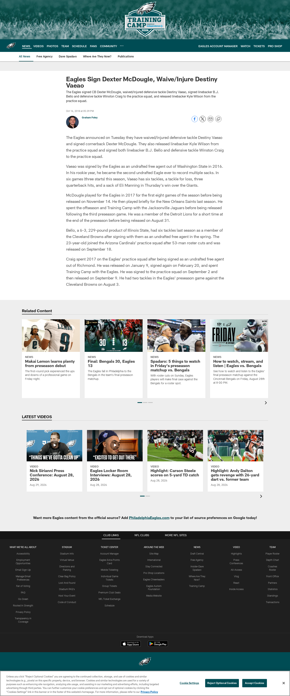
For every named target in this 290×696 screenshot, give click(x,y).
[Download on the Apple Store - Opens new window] (131, 644)
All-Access (236, 569)
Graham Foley (89, 117)
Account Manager (109, 553)
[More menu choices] (121, 45)
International (154, 559)
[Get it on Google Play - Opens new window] (158, 646)
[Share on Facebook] (195, 121)
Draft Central (197, 553)
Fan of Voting (23, 586)
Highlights (236, 553)
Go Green (23, 599)
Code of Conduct (67, 602)
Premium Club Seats (109, 592)
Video (236, 547)
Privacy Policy (23, 612)
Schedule (109, 605)
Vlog (236, 576)
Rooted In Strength (23, 605)
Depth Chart (272, 559)
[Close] (283, 683)
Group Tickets (109, 586)
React (236, 582)
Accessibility (23, 553)
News (197, 547)
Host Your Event (66, 595)
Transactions (272, 602)
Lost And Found (67, 582)
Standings (272, 595)
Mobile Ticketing (109, 569)
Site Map (154, 553)
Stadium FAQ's (67, 589)
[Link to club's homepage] (11, 45)
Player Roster (273, 553)
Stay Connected (153, 566)
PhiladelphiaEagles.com (149, 517)
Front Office (272, 576)
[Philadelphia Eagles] (145, 662)
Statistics (273, 589)
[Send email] (210, 121)
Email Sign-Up (23, 569)
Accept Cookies (254, 683)
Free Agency (197, 559)
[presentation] (266, 403)
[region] (145, 683)
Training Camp (197, 586)
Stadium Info (67, 553)
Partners (272, 582)
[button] (139, 402)
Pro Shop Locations (153, 572)
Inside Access (236, 589)
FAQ (23, 592)
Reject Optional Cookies (222, 683)
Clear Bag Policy (67, 576)
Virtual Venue (67, 559)
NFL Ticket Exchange (109, 599)
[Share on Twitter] (202, 121)
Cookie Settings (189, 683)
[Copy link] (218, 119)
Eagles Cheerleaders (154, 579)
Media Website (154, 595)
